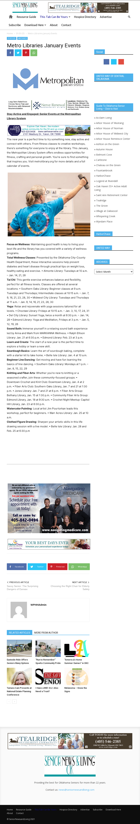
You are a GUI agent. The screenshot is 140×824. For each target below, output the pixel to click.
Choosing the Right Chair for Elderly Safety (70, 588)
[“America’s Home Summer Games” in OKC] (76, 648)
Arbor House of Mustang (110, 123)
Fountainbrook (104, 170)
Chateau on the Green (108, 165)
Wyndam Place (104, 221)
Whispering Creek (105, 216)
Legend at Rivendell (107, 181)
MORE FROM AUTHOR (46, 632)
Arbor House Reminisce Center (113, 138)
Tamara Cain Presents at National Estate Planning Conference (19, 691)
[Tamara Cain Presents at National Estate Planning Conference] (19, 676)
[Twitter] (18, 52)
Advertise (106, 16)
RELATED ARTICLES (19, 632)
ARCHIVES (22, 38)
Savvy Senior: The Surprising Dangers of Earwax (22, 588)
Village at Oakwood (106, 211)
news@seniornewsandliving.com (76, 789)
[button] (129, 17)
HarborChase (103, 175)
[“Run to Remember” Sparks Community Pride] (48, 648)
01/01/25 (20, 33)
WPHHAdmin (38, 604)
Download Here (34, 25)
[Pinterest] (26, 52)
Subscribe (15, 25)
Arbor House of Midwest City (112, 133)
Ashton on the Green (107, 144)
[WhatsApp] (33, 52)
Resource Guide (26, 16)
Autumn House (104, 149)
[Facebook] (10, 52)
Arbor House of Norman (109, 128)
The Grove (102, 205)
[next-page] (14, 701)
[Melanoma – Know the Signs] (76, 676)
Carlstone (101, 159)
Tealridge (101, 200)
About (54, 25)
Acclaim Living (104, 117)
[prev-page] (9, 701)
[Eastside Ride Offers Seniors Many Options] (19, 648)
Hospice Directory (85, 16)
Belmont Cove (104, 154)
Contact (66, 25)
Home (10, 33)
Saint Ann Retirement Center (112, 195)
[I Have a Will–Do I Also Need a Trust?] (48, 676)
